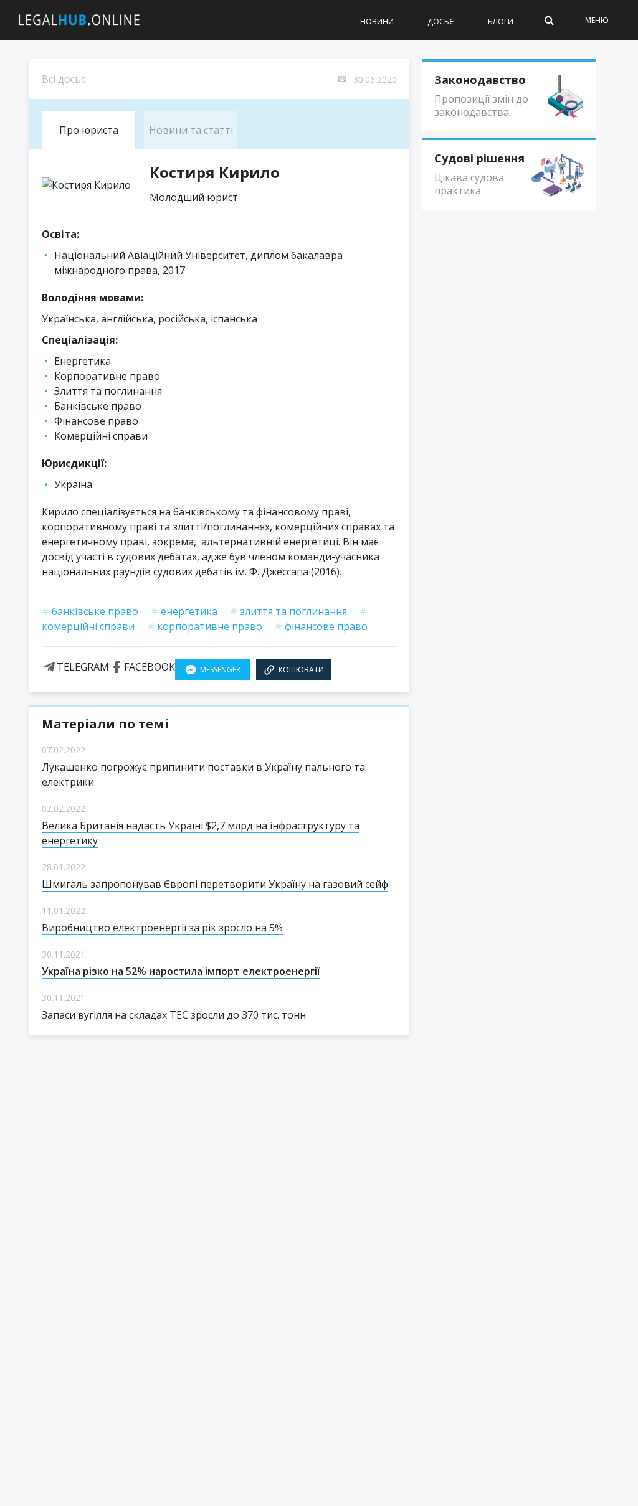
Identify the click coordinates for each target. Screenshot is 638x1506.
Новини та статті (191, 130)
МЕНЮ (597, 20)
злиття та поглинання (288, 611)
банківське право (90, 611)
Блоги (500, 21)
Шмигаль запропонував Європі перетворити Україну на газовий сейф (215, 884)
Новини (377, 21)
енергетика (184, 611)
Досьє (440, 21)
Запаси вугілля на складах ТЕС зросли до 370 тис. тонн (174, 1015)
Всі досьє (64, 79)
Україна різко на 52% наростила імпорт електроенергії (181, 971)
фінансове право (321, 626)
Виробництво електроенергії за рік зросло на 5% (162, 927)
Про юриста (88, 130)
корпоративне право (204, 626)
